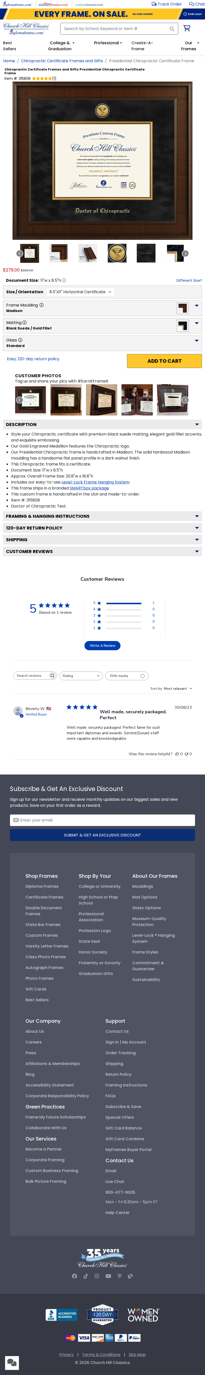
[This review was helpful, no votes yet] (177, 754)
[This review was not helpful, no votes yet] (186, 754)
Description (21, 424)
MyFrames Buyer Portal (129, 1149)
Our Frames (188, 46)
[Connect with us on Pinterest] (120, 1276)
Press (31, 1053)
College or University (99, 886)
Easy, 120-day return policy (33, 359)
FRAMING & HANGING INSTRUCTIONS (48, 516)
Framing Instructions (126, 1085)
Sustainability (146, 979)
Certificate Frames (45, 897)
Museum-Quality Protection (149, 922)
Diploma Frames (42, 886)
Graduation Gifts (96, 973)
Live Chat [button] (115, 1181)
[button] (197, 4)
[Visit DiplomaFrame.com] (17, 4)
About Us (35, 1031)
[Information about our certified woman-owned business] (144, 1314)
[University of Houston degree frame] (172, 400)
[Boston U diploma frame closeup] (30, 400)
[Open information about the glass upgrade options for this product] (20, 340)
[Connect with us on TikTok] (86, 1276)
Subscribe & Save (123, 1107)
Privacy (66, 1355)
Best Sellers (37, 1000)
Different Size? (189, 280)
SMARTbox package (89, 488)
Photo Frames (40, 978)
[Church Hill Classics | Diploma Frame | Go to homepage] (26, 28)
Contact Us (117, 1031)
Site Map (137, 1355)
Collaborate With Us (46, 1128)
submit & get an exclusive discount (102, 835)
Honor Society (93, 952)
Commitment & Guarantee (148, 966)
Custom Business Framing (52, 1171)
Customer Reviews (29, 551)
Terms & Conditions (101, 1355)
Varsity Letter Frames (47, 946)
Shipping (17, 539)
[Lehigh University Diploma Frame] (137, 400)
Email (111, 1171)
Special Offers (120, 1117)
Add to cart (165, 361)
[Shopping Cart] (186, 29)
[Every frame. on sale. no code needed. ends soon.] (102, 14)
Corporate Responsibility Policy (57, 1096)
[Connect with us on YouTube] (108, 1276)
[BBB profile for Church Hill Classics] (62, 1314)
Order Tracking (121, 1053)
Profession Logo (95, 931)
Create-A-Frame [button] (142, 46)
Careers (34, 1042)
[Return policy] (102, 1314)
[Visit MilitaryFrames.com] (53, 4)
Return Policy (119, 1074)
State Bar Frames (43, 925)
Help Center (118, 1213)
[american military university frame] (101, 400)
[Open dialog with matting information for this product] (24, 322)
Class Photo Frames (46, 957)
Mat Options (145, 897)
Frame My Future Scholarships (56, 1117)
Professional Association (91, 917)
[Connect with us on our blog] (130, 1276)
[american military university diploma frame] (66, 400)
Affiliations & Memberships (53, 1063)
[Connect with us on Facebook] (74, 1276)
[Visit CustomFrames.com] (89, 4)
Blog (30, 1074)
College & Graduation (60, 46)
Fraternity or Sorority (99, 963)
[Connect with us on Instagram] (96, 1276)
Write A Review (103, 645)
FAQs (111, 1096)
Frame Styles (145, 952)
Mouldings (142, 886)
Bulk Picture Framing (46, 1181)
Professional (106, 43)
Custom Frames (42, 935)
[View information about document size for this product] (64, 280)
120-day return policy (34, 528)
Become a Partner (44, 1149)
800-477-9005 (120, 1192)
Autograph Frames (45, 967)
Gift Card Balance (124, 1128)
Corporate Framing (45, 1160)
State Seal (89, 941)
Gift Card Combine (125, 1139)
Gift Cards (36, 989)
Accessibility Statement (50, 1085)
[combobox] (81, 676)
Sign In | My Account (126, 1042)
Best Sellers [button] (9, 46)
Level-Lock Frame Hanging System (96, 482)
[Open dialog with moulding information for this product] (42, 305)
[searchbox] (30, 676)
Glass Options (146, 908)
